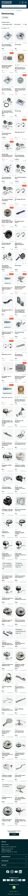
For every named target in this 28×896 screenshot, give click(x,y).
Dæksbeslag (12, 10)
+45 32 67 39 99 (9, 849)
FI (17, 891)
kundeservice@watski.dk (10, 846)
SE (10, 891)
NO (13, 891)
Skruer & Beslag (5, 10)
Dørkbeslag (18, 10)
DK (15, 891)
